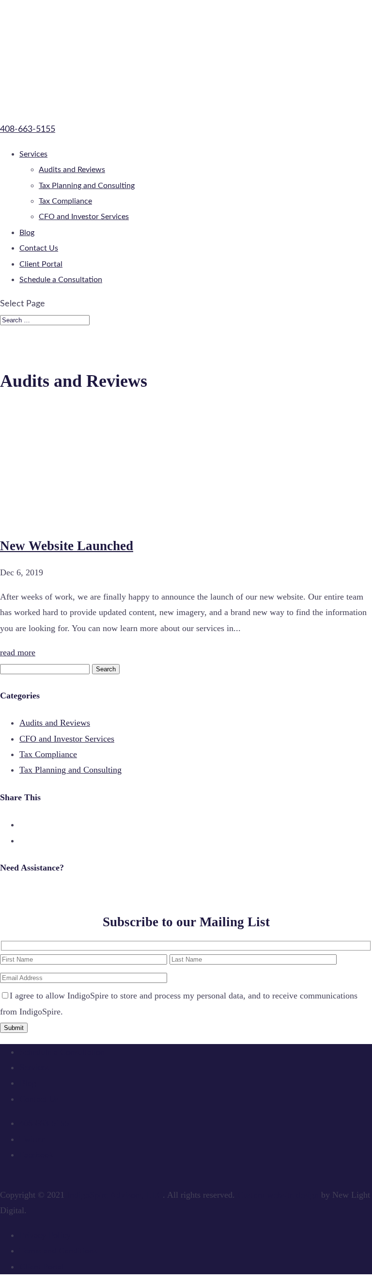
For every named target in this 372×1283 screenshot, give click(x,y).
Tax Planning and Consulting (87, 186)
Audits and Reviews (72, 170)
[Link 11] (97, 519)
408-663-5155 (27, 129)
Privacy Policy (45, 1235)
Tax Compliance (65, 201)
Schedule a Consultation (60, 280)
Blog (26, 233)
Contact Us (38, 248)
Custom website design (278, 1195)
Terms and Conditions (58, 1250)
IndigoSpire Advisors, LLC (115, 1195)
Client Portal (40, 264)
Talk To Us (17, 895)
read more (17, 652)
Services (33, 154)
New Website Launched (66, 546)
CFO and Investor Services (84, 217)
